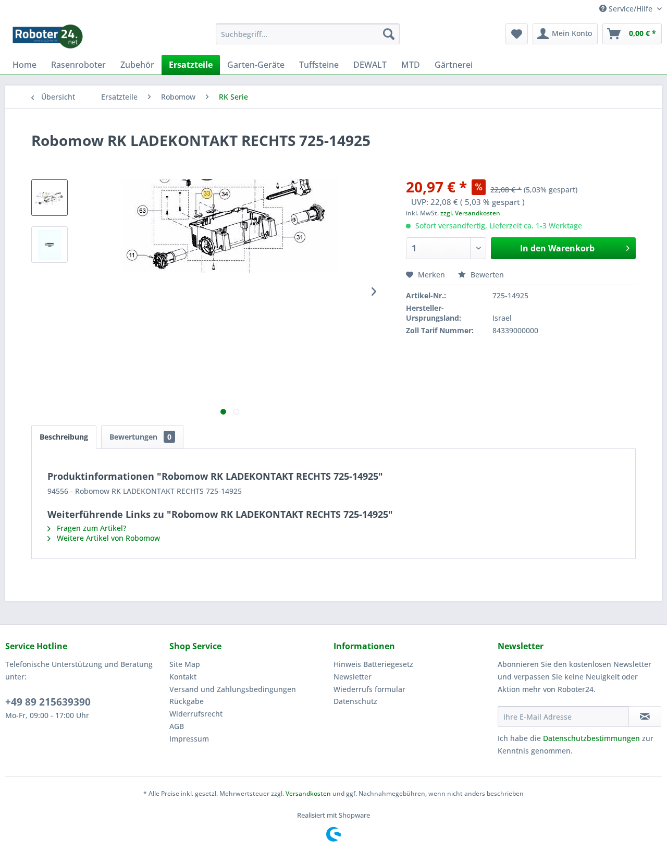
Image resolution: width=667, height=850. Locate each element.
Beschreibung (64, 437)
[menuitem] (308, 33)
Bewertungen (140, 437)
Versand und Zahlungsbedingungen (232, 689)
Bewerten (486, 275)
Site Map (184, 664)
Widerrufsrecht (196, 714)
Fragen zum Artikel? (90, 528)
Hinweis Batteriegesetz (373, 664)
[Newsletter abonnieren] (644, 716)
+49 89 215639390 (48, 702)
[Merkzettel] (516, 33)
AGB (176, 726)
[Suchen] (389, 33)
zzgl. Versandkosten (470, 213)
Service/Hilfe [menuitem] (630, 9)
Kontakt (182, 677)
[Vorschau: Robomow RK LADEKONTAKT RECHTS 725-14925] (49, 197)
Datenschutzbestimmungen (591, 738)
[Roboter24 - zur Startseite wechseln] (47, 36)
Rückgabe (186, 701)
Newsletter (353, 677)
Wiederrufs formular (369, 689)
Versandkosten (308, 793)
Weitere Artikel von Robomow (107, 538)
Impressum (189, 739)
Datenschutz (355, 701)
